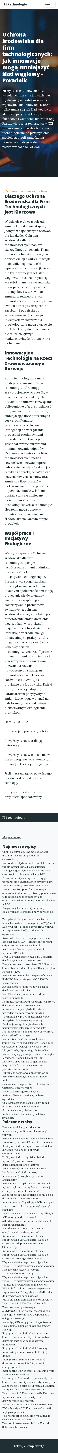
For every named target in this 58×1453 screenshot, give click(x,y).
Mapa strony (11, 837)
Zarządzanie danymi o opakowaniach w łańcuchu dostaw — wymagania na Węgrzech (29, 921)
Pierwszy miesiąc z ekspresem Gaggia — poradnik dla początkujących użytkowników (27, 879)
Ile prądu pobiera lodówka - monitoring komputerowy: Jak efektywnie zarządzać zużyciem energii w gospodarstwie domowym (26, 1339)
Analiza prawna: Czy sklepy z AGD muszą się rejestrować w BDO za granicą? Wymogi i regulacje (28, 1206)
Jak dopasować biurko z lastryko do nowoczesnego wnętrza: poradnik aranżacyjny (23, 1176)
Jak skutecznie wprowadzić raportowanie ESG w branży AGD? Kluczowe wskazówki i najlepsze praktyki (27, 1408)
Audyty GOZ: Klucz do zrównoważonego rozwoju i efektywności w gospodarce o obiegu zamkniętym (26, 1314)
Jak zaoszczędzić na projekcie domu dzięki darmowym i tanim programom (27, 1196)
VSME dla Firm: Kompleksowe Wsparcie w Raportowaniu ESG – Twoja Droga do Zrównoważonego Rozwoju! (27, 1303)
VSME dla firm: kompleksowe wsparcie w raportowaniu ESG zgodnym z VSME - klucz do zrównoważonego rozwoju (28, 1292)
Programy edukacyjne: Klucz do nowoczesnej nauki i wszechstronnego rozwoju (25, 1131)
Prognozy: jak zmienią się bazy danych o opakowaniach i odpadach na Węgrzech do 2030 (27, 911)
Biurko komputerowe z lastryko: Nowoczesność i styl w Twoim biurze (24, 1166)
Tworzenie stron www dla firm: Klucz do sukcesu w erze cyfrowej (26, 1417)
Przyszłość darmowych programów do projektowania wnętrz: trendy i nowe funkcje (25, 1076)
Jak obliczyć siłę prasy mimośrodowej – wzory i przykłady (25, 996)
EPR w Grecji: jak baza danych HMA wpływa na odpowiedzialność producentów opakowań (28, 930)
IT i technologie (14, 4)
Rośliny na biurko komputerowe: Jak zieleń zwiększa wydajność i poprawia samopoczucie (27, 1149)
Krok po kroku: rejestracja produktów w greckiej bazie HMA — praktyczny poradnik (27, 939)
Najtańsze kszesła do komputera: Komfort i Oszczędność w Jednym (28, 1033)
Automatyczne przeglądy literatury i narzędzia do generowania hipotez (23, 1011)
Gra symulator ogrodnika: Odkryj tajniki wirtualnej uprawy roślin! (25, 1085)
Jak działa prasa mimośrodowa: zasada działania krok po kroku (25, 988)
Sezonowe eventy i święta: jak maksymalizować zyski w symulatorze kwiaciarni (24, 1114)
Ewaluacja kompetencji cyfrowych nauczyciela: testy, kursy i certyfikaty (23, 1026)
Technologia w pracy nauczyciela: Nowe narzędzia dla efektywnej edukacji (25, 1018)
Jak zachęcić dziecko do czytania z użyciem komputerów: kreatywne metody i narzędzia (28, 1380)
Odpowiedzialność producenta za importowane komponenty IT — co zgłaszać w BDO (28, 900)
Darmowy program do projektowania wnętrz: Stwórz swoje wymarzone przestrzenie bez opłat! (24, 1065)
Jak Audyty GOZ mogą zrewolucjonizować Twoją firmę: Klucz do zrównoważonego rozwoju (27, 1325)
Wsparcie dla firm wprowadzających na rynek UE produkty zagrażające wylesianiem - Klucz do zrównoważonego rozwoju (28, 1281)
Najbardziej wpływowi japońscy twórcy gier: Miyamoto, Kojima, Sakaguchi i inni (28, 1055)
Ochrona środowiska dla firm (26, 191)
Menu (48, 4)
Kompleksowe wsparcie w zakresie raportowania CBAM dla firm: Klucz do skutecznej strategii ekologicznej (25, 1254)
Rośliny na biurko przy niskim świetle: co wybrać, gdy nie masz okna (25, 1159)
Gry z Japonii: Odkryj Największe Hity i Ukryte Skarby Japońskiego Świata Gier (25, 1048)
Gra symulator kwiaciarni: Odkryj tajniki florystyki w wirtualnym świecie (25, 1104)
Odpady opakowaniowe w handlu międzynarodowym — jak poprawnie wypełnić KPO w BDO (23, 949)
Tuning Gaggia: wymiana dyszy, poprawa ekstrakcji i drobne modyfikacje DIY (26, 872)
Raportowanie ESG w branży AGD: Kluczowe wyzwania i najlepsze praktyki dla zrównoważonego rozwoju (28, 1397)
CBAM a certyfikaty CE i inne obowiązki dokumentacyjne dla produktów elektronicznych (25, 855)
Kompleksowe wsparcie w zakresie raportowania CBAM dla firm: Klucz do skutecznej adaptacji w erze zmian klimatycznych (25, 1241)
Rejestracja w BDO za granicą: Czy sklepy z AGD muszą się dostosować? (27, 1215)
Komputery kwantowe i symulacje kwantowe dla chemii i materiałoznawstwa (28, 1003)
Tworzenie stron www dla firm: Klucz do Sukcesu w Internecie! (26, 1425)
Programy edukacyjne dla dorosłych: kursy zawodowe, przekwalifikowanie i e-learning (28, 1140)
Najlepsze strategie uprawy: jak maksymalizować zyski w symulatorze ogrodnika (24, 1095)
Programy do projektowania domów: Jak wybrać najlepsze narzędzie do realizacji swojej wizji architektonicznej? (26, 1187)
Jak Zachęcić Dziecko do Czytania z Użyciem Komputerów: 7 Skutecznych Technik (28, 1387)
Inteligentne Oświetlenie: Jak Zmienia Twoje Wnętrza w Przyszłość (28, 1372)
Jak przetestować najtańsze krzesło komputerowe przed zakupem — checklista (27, 1041)
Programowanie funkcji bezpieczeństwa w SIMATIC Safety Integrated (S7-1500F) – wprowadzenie (27, 979)
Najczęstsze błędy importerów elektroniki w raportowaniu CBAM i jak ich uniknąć (28, 864)
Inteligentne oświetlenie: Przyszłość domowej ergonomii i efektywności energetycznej (23, 1363)
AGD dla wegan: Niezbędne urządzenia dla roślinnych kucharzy (27, 1222)
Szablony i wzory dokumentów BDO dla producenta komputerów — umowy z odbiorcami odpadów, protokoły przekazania (29, 889)
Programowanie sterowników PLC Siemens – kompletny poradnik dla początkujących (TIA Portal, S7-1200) (29, 968)
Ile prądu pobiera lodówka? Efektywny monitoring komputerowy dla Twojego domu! (25, 1352)
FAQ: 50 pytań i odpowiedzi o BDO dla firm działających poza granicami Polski (27, 958)
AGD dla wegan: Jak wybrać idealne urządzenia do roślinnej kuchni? (22, 1230)
